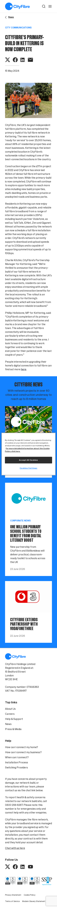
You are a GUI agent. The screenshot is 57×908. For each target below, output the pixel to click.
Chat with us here (15, 848)
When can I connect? (17, 757)
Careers (10, 713)
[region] (28, 454)
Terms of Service (12, 901)
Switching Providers (16, 767)
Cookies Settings (28, 468)
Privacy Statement (13, 895)
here (23, 369)
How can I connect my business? (23, 752)
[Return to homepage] (17, 6)
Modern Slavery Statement (33, 901)
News (8, 724)
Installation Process (16, 762)
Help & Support (14, 718)
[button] (44, 6)
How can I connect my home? (21, 747)
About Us (10, 708)
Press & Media (13, 729)
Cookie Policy (29, 895)
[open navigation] (50, 6)
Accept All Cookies (28, 460)
